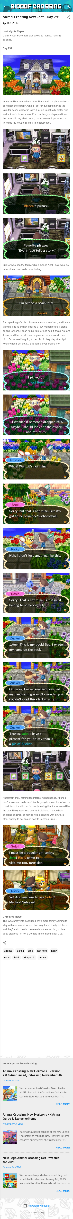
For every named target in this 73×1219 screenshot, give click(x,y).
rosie (7, 957)
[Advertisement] (38, 1045)
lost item (42, 950)
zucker (42, 957)
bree (30, 950)
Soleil (16, 957)
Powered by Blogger (38, 1205)
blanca (20, 950)
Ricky (54, 950)
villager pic (29, 957)
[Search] (68, 7)
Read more (63, 1104)
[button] (68, 17)
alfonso (8, 950)
